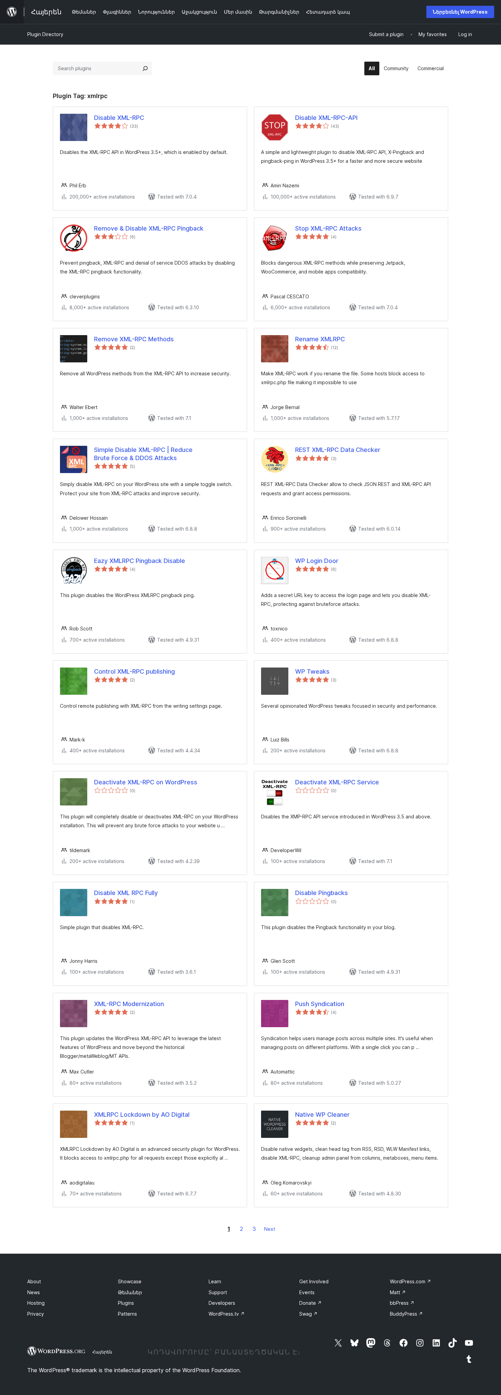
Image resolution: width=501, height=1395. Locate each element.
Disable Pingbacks (321, 892)
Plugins (126, 1303)
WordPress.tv (227, 1314)
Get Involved (314, 1281)
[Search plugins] (145, 68)
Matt (398, 1292)
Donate (310, 1303)
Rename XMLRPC (320, 339)
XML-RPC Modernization (129, 1003)
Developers (222, 1303)
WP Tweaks (312, 671)
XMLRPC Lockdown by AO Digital (141, 1114)
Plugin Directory (45, 34)
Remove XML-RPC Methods (134, 339)
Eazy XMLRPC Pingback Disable (139, 560)
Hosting (36, 1303)
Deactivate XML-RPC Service (337, 782)
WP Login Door (316, 560)
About (34, 1281)
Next (269, 1229)
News (33, 1292)
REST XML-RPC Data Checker (337, 449)
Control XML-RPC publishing (134, 671)
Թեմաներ (130, 1292)
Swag (308, 1314)
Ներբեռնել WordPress (460, 12)
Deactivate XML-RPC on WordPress (145, 782)
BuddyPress (406, 1314)
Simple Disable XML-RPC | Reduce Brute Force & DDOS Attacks (143, 453)
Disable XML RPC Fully (126, 892)
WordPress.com (410, 1281)
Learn (215, 1281)
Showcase (129, 1281)
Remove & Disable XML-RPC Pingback (148, 228)
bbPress (402, 1303)
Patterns (127, 1314)
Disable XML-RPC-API (326, 117)
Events (307, 1292)
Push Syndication (319, 1003)
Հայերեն (102, 1351)
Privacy (35, 1314)
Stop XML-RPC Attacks (328, 228)
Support (218, 1292)
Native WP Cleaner (322, 1114)
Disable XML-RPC (119, 117)
